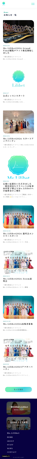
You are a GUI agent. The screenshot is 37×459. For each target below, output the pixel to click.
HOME (10, 437)
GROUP (10, 441)
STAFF (10, 445)
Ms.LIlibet (13, 433)
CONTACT (12, 452)
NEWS (10, 448)
